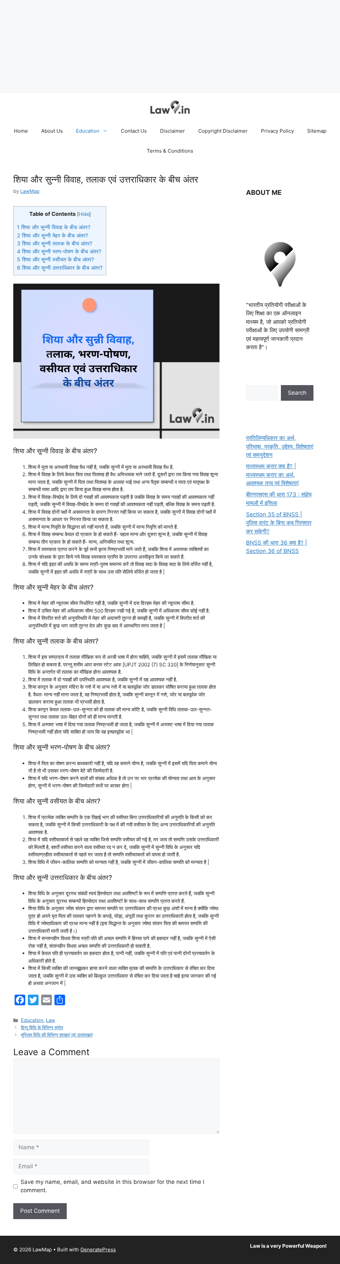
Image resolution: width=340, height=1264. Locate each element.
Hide (84, 214)
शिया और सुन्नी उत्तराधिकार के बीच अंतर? (60, 267)
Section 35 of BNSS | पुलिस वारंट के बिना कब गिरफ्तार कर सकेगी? (278, 523)
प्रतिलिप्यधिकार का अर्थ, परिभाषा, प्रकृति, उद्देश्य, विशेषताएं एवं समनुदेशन (279, 446)
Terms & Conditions (170, 151)
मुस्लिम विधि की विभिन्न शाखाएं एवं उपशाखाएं (57, 1035)
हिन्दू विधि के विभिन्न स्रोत (42, 1027)
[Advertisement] (170, 46)
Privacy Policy (277, 131)
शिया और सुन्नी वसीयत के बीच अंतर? (55, 259)
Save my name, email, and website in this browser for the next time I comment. (112, 1186)
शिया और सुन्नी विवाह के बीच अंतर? (53, 227)
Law (50, 1020)
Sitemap (316, 131)
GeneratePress (98, 1249)
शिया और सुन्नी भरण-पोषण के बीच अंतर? (59, 251)
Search (297, 392)
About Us (52, 131)
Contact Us (134, 131)
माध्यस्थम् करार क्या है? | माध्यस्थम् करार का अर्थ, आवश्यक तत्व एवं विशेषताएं (272, 475)
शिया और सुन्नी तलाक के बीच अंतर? (54, 243)
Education (87, 131)
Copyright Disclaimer (223, 131)
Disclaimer (172, 131)
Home (21, 131)
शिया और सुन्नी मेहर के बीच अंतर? (52, 235)
